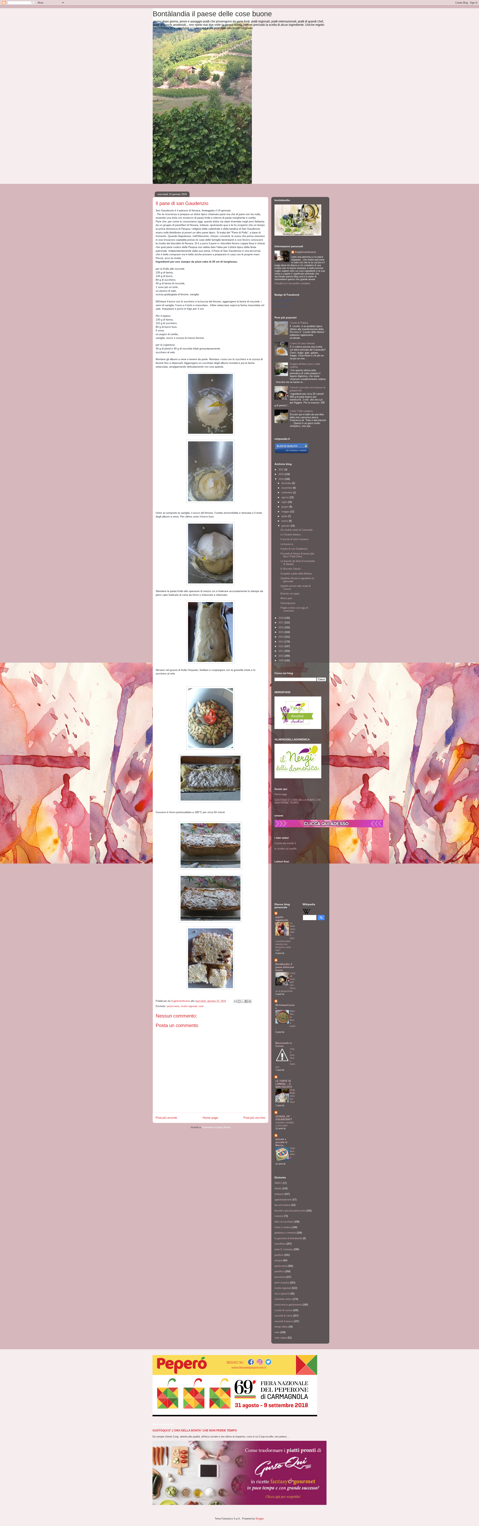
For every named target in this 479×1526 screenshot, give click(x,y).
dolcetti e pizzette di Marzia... (281, 1142)
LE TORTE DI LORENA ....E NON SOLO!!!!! (283, 1084)
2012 (281, 646)
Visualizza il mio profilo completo (292, 283)
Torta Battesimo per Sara (292, 1096)
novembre (287, 487)
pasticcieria (173, 1006)
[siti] (291, 452)
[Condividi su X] (243, 1001)
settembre (287, 492)
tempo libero (281, 1326)
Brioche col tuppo (289, 593)
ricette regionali (189, 1006)
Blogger (260, 1518)
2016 (281, 627)
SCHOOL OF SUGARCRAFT (283, 1118)
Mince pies (286, 598)
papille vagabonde (281, 918)
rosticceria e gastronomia (288, 1304)
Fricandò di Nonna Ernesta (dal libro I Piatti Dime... (297, 555)
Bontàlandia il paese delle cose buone (212, 14)
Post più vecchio (254, 1117)
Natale (277, 1188)
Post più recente (166, 1117)
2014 (281, 636)
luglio (284, 502)
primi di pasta (281, 1282)
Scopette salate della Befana (296, 573)
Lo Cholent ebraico (290, 534)
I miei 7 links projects (301, 411)
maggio (285, 511)
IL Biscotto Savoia (290, 568)
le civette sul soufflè (285, 848)
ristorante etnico (283, 1299)
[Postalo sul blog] (239, 1001)
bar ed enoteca (282, 1205)
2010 (281, 655)
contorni (278, 1216)
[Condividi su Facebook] (246, 1001)
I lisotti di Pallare (299, 322)
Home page (210, 1117)
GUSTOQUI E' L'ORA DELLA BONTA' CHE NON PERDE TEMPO (297, 801)
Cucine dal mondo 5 (285, 843)
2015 (281, 632)
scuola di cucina (283, 1310)
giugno (285, 506)
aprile (284, 516)
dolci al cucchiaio (283, 1221)
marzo (285, 521)
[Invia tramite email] (235, 1001)
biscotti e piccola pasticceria (289, 1210)
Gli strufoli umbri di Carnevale (296, 529)
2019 (281, 479)
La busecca (286, 544)
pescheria (279, 1277)
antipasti (279, 1194)
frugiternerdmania (305, 252)
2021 (281, 469)
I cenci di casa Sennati (302, 343)
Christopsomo (287, 603)
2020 (281, 474)
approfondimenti (283, 1199)
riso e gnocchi (282, 1293)
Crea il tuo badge (282, 306)
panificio (278, 1255)
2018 (281, 617)
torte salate (280, 1337)
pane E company (283, 1249)
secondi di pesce (283, 1321)
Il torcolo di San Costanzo (294, 539)
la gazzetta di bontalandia (288, 1238)
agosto (285, 497)
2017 (281, 622)
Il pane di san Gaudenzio (293, 548)
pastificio (279, 1271)
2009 (281, 660)
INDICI (278, 1183)
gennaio (286, 525)
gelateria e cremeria (285, 1232)
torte (201, 1006)
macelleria (280, 1243)
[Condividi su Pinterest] (250, 1001)
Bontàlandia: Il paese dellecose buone (284, 967)
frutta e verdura (282, 1227)
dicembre (286, 483)
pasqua (278, 1260)
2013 (281, 641)
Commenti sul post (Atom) (216, 1127)
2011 (281, 651)
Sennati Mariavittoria (283, 300)
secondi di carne (283, 1315)
